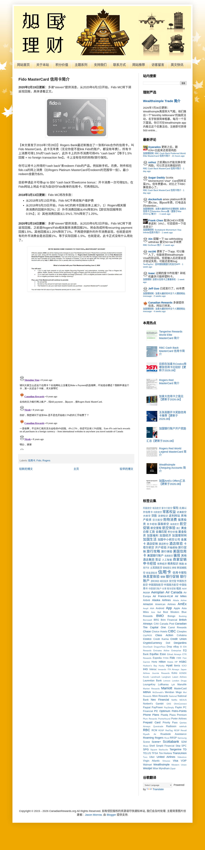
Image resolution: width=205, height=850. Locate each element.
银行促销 (172, 576)
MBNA (147, 692)
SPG (146, 749)
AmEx (182, 604)
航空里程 (156, 528)
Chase (147, 631)
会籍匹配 (161, 531)
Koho (174, 673)
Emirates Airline (161, 650)
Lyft (173, 684)
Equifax (154, 654)
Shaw (145, 746)
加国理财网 (179, 535)
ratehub (183, 726)
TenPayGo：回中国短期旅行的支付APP (161, 264)
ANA (152, 608)
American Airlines (165, 604)
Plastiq (164, 714)
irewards (162, 669)
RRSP (173, 737)
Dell (168, 643)
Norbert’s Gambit (153, 703)
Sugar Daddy (156, 177)
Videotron (182, 757)
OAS (169, 704)
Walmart (147, 764)
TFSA (155, 753)
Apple (177, 608)
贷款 (154, 515)
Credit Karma (161, 639)
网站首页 (23, 64)
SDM (184, 741)
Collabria (182, 635)
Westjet (147, 768)
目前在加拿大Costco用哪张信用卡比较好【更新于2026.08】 (172, 367)
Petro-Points (179, 711)
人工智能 (167, 559)
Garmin (146, 662)
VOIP (184, 760)
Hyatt (169, 665)
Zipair (173, 768)
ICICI (184, 665)
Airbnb (146, 600)
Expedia (157, 657)
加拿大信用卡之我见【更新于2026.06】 (171, 398)
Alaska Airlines (161, 600)
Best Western (171, 612)
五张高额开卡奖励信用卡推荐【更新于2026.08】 (172, 415)
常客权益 (169, 512)
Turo (145, 757)
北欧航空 (157, 512)
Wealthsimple (161, 764)
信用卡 (31, 460)
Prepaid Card (151, 722)
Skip (178, 745)
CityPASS (147, 635)
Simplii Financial (165, 745)
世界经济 (162, 563)
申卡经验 (149, 563)
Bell (159, 612)
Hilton (162, 661)
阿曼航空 (147, 508)
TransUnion (180, 753)
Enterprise (176, 650)
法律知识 (163, 515)
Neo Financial (160, 699)
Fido (38, 460)
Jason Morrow (93, 814)
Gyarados (154, 147)
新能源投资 (151, 573)
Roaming (148, 737)
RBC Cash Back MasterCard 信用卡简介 (162, 168)
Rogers (46, 460)
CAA (156, 623)
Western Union (179, 765)
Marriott (166, 688)
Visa (175, 760)
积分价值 (62, 64)
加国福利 (153, 535)
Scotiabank (171, 741)
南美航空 (168, 556)
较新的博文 (26, 468)
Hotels (170, 662)
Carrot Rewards (177, 627)
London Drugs (179, 680)
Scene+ (156, 741)
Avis (153, 612)
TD (185, 749)
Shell (152, 745)
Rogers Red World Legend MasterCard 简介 (172, 451)
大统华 (147, 515)
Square (153, 749)
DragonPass (160, 647)
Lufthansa (163, 684)
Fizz (185, 658)
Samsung (182, 738)
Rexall (184, 730)
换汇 (178, 528)
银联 (162, 576)
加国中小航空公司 (169, 539)
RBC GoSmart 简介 (152, 245)
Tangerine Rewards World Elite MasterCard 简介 (170, 334)
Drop (169, 646)
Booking (183, 616)
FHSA (166, 658)
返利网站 (174, 515)
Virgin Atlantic (151, 760)
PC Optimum (162, 711)
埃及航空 (156, 508)
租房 (178, 588)
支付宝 (172, 581)
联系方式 (119, 64)
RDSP (161, 730)
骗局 (176, 555)
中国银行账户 (155, 588)
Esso (163, 654)
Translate (158, 789)
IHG (145, 669)
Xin (150, 238)
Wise (155, 768)
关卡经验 (152, 524)
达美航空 (182, 512)
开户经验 (160, 547)
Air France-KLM (163, 596)
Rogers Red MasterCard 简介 (169, 382)
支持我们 (100, 64)
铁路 (181, 563)
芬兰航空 (157, 519)
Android (160, 608)
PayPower (157, 707)
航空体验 (168, 528)
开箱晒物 (172, 547)
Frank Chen (155, 220)
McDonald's (158, 692)
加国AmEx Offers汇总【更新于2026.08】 (172, 482)
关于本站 (42, 64)
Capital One (158, 627)
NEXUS (183, 700)
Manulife (182, 684)
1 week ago (165, 214)
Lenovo (166, 680)
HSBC (183, 661)
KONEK (183, 673)
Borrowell (147, 620)
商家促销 (180, 559)
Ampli (145, 608)
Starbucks (163, 749)
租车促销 (171, 588)
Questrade (158, 726)
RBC (146, 730)
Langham (166, 677)
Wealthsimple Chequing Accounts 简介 (172, 468)
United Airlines (166, 756)
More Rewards (160, 696)
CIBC (172, 631)
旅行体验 (166, 551)
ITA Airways (173, 669)
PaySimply (169, 707)
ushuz (152, 162)
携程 (174, 568)
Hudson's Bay (150, 665)
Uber (152, 757)
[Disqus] (76, 334)
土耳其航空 (156, 567)
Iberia (177, 665)
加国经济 (165, 535)
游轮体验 (155, 581)
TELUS (147, 753)
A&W (184, 588)
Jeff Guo (153, 288)
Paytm (178, 707)
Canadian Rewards (160, 302)
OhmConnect (180, 704)
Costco (147, 638)
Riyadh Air (149, 734)
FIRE (178, 658)
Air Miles (181, 596)
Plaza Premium (178, 714)
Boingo (171, 616)
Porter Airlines (179, 718)
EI (181, 647)
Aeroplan (157, 592)
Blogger (111, 814)
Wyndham (164, 768)
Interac (153, 669)
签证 (158, 559)
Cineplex (182, 631)
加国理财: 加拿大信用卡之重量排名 (159, 279)
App (169, 608)
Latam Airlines (179, 677)
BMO (160, 616)
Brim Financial (169, 619)
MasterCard (180, 688)
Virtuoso (166, 761)
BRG (156, 619)
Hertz (154, 661)
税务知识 (172, 563)
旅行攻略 (153, 551)
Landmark (155, 677)
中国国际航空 (156, 584)
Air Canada (174, 592)
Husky (161, 665)
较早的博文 (126, 468)
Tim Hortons (165, 753)
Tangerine (175, 749)
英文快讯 (177, 64)
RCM (154, 730)
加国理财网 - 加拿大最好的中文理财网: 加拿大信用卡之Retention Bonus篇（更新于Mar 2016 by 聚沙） (164, 211)
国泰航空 (163, 524)
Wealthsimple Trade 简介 (161, 101)
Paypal (147, 707)
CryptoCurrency (152, 642)
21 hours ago (178, 156)
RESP (176, 730)
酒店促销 (152, 543)
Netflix (174, 700)
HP (176, 662)
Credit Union (178, 638)
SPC (184, 745)
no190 (152, 251)
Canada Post (167, 623)
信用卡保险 (180, 572)
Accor (146, 592)
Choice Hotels (159, 631)
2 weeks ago (160, 296)
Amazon (148, 604)
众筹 (164, 588)
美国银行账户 (155, 555)
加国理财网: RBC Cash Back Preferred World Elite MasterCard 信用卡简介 (164, 154)
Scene (146, 741)
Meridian (169, 692)
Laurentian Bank (152, 680)
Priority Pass (170, 722)
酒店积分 (164, 543)
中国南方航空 (171, 584)
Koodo (146, 677)
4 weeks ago (160, 311)
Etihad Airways (174, 654)
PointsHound (164, 719)
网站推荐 (138, 64)
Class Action (164, 635)
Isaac (151, 273)
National (173, 696)
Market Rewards (151, 688)
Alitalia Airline (180, 600)
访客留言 (158, 64)
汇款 (152, 531)
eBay (176, 646)
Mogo (179, 692)
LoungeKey (149, 684)
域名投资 (164, 581)
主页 (76, 468)
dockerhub (155, 199)
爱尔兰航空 (166, 508)
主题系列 (81, 64)
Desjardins (180, 642)
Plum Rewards (150, 719)
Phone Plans (151, 714)
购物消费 (170, 519)
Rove (166, 738)
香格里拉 (167, 568)
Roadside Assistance (173, 734)
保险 (175, 507)
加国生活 (150, 539)
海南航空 (174, 524)
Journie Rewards (161, 673)
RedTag (169, 730)
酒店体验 (176, 543)
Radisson (171, 726)
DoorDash (148, 647)
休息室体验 (151, 576)
